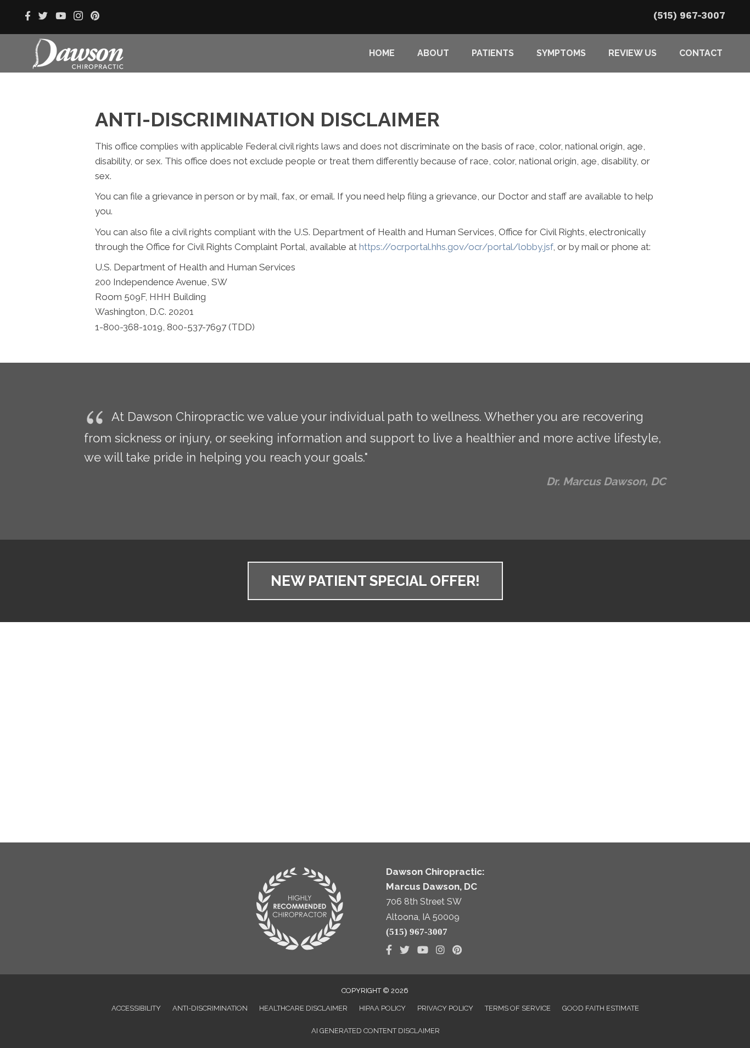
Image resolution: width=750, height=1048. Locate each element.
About (433, 53)
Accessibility (136, 1008)
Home (382, 53)
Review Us (632, 53)
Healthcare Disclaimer (303, 1008)
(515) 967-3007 (689, 15)
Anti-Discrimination (210, 1008)
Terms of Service (518, 1008)
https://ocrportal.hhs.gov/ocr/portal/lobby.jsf (456, 246)
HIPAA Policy (382, 1008)
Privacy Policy (445, 1008)
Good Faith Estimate (600, 1008)
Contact (701, 53)
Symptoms (561, 53)
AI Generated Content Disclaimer (375, 1031)
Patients (493, 53)
